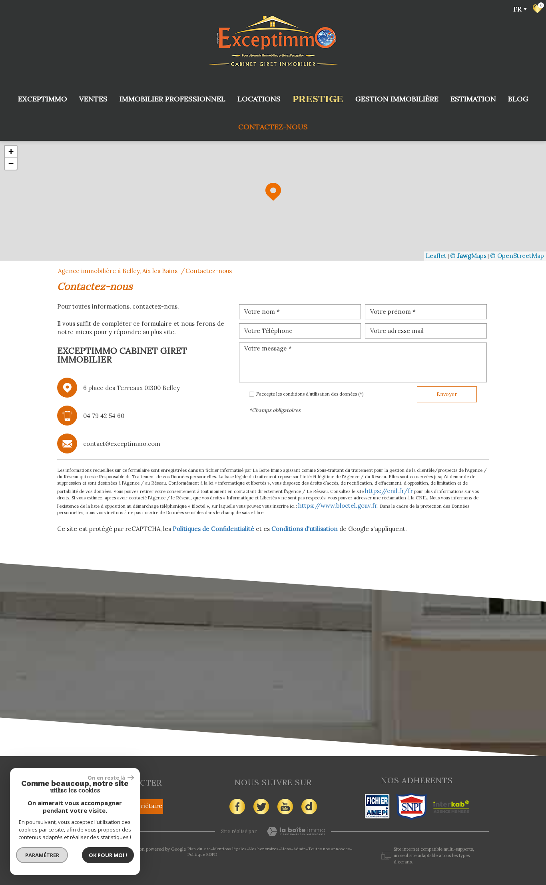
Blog (518, 98)
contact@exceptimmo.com (121, 444)
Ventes (93, 98)
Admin (299, 848)
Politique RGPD (202, 854)
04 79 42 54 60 (103, 416)
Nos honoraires (263, 848)
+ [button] (11, 151)
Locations (259, 98)
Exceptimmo (42, 98)
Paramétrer (42, 855)
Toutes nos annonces (329, 848)
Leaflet (436, 255)
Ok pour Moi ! (108, 855)
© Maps (468, 255)
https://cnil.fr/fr (389, 491)
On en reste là (107, 777)
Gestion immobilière (396, 98)
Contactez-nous (273, 126)
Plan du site (199, 848)
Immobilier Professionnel (172, 98)
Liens (286, 848)
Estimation (473, 98)
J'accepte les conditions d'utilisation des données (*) (309, 394)
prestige (318, 98)
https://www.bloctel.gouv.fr (337, 505)
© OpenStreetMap (517, 255)
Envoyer (446, 394)
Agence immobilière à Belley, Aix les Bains (117, 271)
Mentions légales (229, 848)
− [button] (11, 163)
